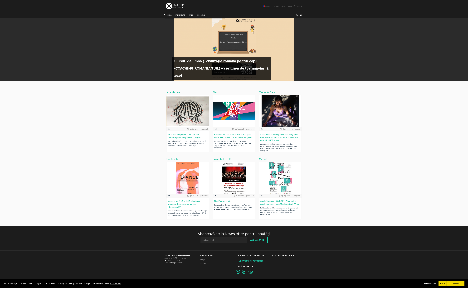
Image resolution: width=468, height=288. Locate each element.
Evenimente (180, 15)
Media (283, 6)
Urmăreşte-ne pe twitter (251, 261)
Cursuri (276, 6)
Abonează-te (257, 240)
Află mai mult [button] (115, 284)
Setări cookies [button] (430, 284)
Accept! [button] (456, 284)
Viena (169, 15)
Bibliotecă (291, 6)
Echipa (202, 260)
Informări (201, 15)
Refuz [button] (442, 284)
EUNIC (191, 15)
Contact (300, 6)
